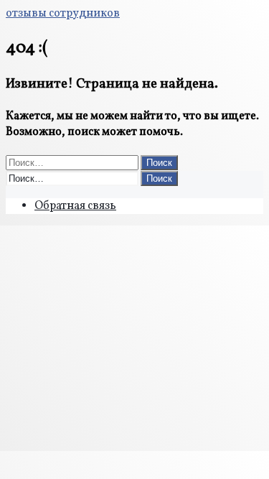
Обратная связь (75, 206)
